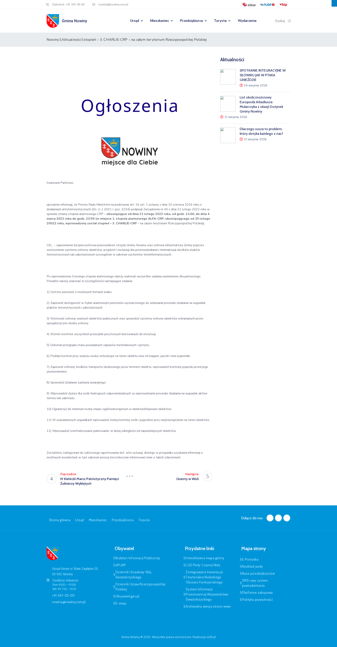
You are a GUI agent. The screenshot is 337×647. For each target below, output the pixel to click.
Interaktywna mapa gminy (205, 558)
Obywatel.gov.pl (127, 596)
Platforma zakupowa (257, 593)
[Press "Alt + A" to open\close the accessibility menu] (334, 3)
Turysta (220, 21)
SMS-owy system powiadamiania (255, 583)
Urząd (134, 21)
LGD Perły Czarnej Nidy (203, 565)
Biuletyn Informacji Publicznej (137, 558)
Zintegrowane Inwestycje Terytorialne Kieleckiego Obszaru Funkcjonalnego (204, 577)
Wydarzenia (247, 21)
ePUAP (120, 565)
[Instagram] (278, 518)
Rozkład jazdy (252, 566)
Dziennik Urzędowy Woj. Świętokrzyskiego (133, 574)
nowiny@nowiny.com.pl (113, 4)
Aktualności (71, 39)
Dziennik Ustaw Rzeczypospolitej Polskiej (140, 586)
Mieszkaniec (159, 21)
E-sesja (120, 603)
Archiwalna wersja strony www (208, 606)
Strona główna (60, 520)
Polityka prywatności (257, 600)
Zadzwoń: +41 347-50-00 (68, 4)
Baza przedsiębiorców (258, 573)
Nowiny (53, 39)
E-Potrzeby (250, 559)
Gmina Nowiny (74, 21)
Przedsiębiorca (191, 21)
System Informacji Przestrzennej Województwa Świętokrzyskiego (207, 594)
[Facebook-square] (270, 518)
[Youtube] (286, 518)
